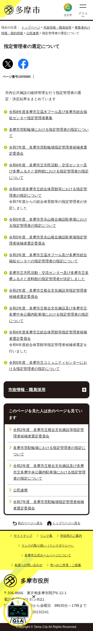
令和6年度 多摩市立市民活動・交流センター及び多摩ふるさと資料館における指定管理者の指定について (49, 171)
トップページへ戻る (66, 523)
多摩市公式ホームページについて (48, 555)
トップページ (30, 27)
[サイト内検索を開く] (68, 7)
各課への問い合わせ (28, 565)
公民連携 (32, 33)
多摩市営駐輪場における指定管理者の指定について (49, 451)
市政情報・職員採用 (57, 27)
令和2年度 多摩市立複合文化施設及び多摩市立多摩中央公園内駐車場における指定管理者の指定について (49, 314)
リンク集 (46, 536)
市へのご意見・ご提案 (65, 565)
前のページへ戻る (30, 523)
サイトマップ (23, 536)
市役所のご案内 (71, 536)
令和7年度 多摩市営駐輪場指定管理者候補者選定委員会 (48, 505)
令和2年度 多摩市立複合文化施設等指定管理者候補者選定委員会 (48, 433)
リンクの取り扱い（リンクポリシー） (47, 545)
